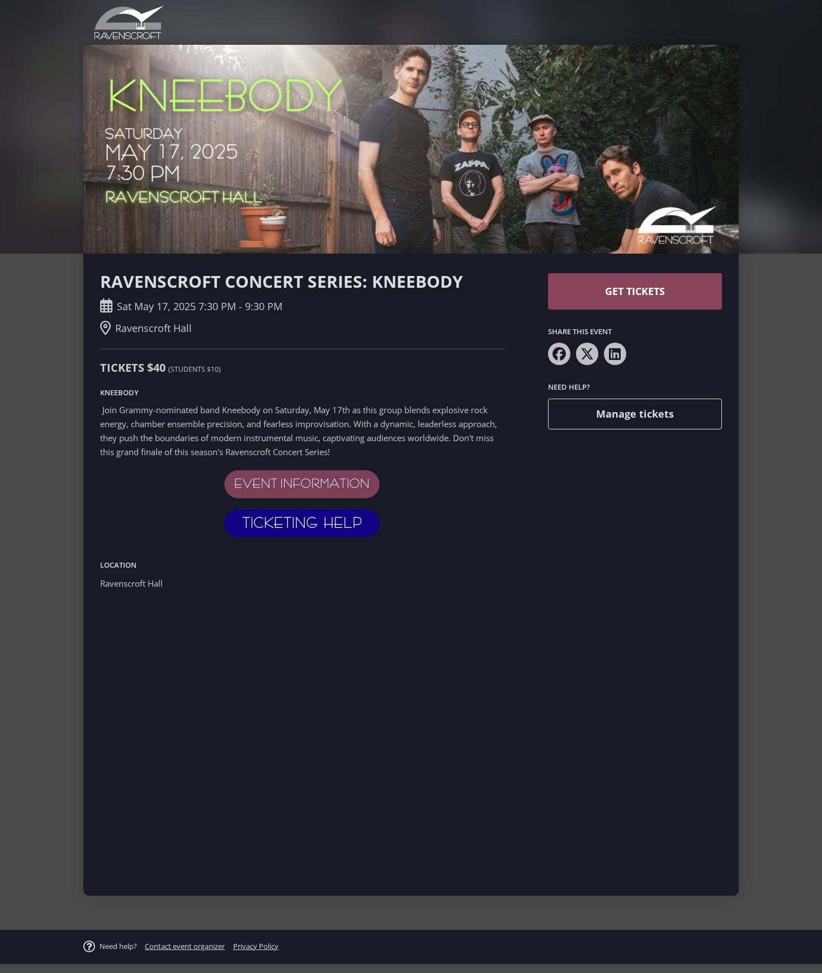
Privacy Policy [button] (255, 946)
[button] (185, 946)
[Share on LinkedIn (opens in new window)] (615, 354)
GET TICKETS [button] (635, 291)
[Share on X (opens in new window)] (587, 354)
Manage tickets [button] (635, 413)
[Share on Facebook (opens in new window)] (559, 354)
